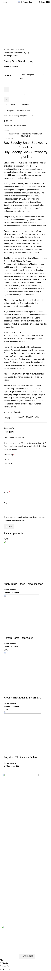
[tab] (14, 134)
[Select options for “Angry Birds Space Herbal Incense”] (6, 579)
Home (6, 50)
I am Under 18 (27, 956)
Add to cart (11, 105)
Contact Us (6, 882)
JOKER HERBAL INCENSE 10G (23, 697)
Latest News (7, 887)
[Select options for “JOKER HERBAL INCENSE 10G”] (6, 693)
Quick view (13, 579)
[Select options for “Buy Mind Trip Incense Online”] (6, 753)
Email (7, 503)
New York (6, 839)
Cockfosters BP (8, 848)
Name (7, 492)
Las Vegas (6, 861)
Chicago (5, 857)
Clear (21, 79)
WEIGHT (8, 76)
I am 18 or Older (9, 956)
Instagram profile (9, 899)
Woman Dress (8, 908)
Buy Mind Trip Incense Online (20, 757)
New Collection (8, 903)
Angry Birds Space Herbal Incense (23, 583)
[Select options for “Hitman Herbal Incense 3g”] (6, 633)
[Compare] (19, 579)
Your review (9, 463)
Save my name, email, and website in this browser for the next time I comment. (25, 518)
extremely (8, 172)
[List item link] (25, 811)
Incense (34, 184)
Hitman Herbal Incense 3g (18, 637)
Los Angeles (7, 852)
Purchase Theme (9, 921)
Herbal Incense (17, 50)
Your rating (9, 455)
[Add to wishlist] (26, 579)
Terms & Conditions (10, 878)
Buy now (25, 105)
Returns (5, 873)
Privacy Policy (8, 869)
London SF (6, 843)
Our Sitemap (7, 891)
